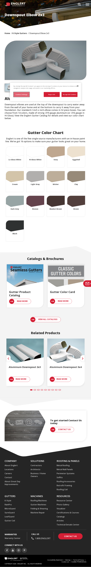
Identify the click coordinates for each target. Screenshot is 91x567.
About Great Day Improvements (12, 483)
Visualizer (61, 508)
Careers (8, 473)
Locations (9, 469)
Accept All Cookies (69, 94)
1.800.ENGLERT (43, 538)
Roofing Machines (39, 500)
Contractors (36, 465)
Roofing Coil (62, 489)
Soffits (60, 477)
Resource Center (64, 500)
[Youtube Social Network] (12, 550)
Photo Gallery (63, 504)
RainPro (8, 504)
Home (7, 33)
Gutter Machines (38, 504)
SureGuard (10, 512)
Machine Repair (38, 512)
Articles (60, 520)
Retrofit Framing (64, 485)
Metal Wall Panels (65, 469)
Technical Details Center (68, 524)
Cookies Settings (21, 94)
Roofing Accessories (66, 481)
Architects (35, 469)
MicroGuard (10, 508)
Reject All (51, 94)
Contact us (73, 536)
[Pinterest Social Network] (24, 550)
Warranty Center (12, 538)
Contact (8, 477)
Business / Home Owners (38, 475)
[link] (25, 352)
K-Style (8, 500)
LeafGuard (9, 516)
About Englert (11, 465)
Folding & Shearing (39, 508)
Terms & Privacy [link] (78, 560)
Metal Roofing (63, 465)
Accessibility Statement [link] (55, 560)
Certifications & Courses (68, 512)
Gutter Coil (10, 520)
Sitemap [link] (68, 560)
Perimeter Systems (65, 473)
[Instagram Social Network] (18, 550)
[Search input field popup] (79, 4)
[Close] (77, 86)
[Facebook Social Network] (7, 550)
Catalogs (61, 516)
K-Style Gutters (19, 33)
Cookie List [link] (65, 562)
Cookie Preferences (78, 562)
